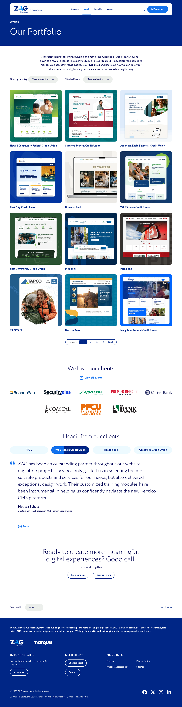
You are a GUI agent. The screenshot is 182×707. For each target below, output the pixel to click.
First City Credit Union (23, 207)
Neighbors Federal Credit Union (138, 330)
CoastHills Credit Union (153, 450)
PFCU (29, 450)
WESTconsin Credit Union (135, 207)
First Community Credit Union (27, 269)
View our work (104, 575)
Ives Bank (70, 269)
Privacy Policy (143, 661)
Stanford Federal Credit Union (82, 146)
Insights (98, 9)
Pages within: (16, 607)
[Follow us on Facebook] (145, 692)
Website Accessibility (117, 666)
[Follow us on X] (153, 692)
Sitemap (140, 666)
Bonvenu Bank (73, 207)
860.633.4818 (82, 696)
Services (75, 9)
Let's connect (157, 9)
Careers (110, 661)
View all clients (93, 378)
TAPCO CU (16, 330)
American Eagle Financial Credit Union (142, 146)
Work (86, 9)
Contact (73, 672)
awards (113, 69)
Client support (76, 663)
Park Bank (126, 269)
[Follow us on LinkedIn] (169, 692)
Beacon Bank (72, 330)
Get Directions (59, 696)
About (110, 9)
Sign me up (19, 672)
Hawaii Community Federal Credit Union (33, 146)
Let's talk (94, 65)
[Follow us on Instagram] (161, 692)
